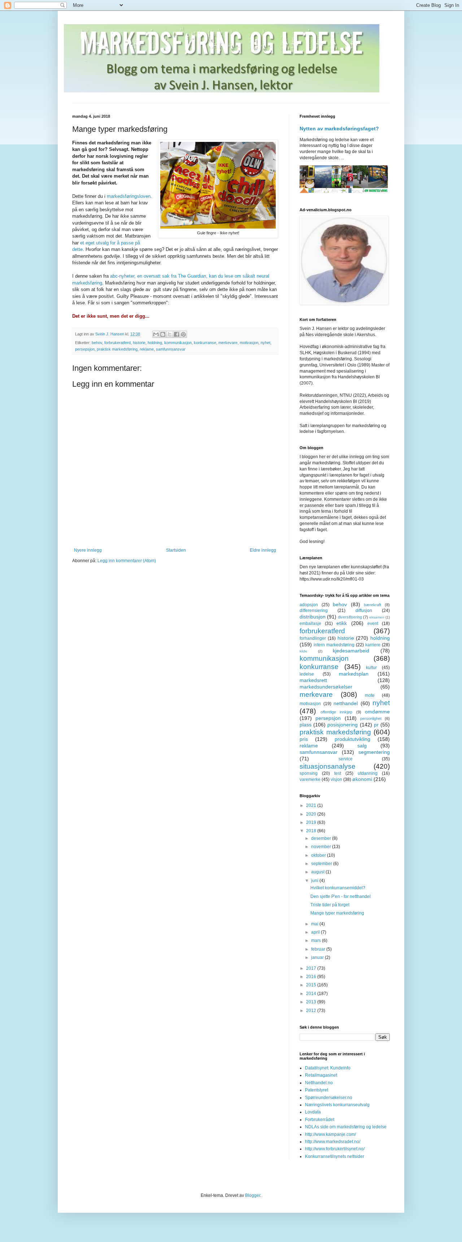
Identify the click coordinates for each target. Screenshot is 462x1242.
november (321, 846)
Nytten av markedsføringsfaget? (339, 128)
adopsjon (309, 604)
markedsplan (354, 674)
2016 (311, 976)
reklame (147, 349)
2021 (311, 805)
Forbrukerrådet (319, 1119)
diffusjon (364, 610)
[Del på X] (169, 334)
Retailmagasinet (321, 1075)
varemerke (310, 779)
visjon (336, 779)
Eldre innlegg (263, 550)
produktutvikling (352, 739)
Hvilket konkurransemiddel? (337, 887)
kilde (303, 651)
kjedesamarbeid (351, 650)
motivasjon (249, 342)
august (318, 871)
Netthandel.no (319, 1082)
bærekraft (372, 605)
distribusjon (313, 617)
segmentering (374, 752)
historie (139, 342)
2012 (311, 1010)
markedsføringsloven (129, 196)
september (322, 863)
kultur (371, 667)
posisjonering (342, 725)
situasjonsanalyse (328, 766)
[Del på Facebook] (176, 334)
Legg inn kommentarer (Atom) (126, 560)
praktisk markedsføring (117, 349)
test (337, 773)
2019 (311, 822)
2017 (311, 968)
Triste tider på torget (329, 904)
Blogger (252, 1195)
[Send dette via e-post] (156, 334)
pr (376, 725)
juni (315, 880)
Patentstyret (316, 1090)
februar (318, 949)
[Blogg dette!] (162, 334)
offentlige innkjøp (337, 712)
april (316, 932)
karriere (372, 644)
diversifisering (350, 617)
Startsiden (176, 550)
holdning (155, 342)
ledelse (307, 674)
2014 (311, 993)
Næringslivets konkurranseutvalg (337, 1104)
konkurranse (205, 342)
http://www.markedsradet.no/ (332, 1141)
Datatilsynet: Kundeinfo (327, 1068)
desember (321, 838)
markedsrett (313, 680)
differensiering (314, 610)
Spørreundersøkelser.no (328, 1097)
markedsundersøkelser (326, 687)
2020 (311, 814)
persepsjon (85, 349)
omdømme (377, 712)
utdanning (368, 773)
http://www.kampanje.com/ (330, 1134)
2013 (311, 1001)
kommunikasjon (178, 342)
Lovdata (313, 1112)
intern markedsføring (334, 644)
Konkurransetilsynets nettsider (334, 1156)
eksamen (376, 617)
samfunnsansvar (171, 349)
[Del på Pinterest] (183, 334)
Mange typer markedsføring (337, 913)
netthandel (346, 703)
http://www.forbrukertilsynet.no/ (335, 1148)
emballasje (310, 623)
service (346, 758)
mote (370, 695)
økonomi (362, 779)
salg (362, 745)
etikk (341, 623)
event (372, 623)
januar (318, 957)
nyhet (265, 342)
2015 (311, 984)
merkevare (227, 342)
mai (315, 923)
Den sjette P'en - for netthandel (340, 896)
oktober (319, 855)
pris (304, 739)
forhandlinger (313, 638)
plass (305, 725)
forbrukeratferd (117, 342)
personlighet (371, 718)
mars (316, 940)
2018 (311, 830)
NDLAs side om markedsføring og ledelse (346, 1126)
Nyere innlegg (88, 550)
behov (97, 342)
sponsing (309, 773)
